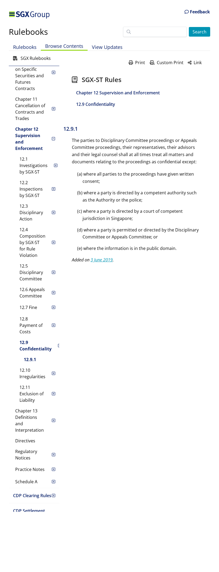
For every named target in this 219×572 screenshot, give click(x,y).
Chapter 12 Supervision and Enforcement (29, 138)
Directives (25, 441)
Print (140, 62)
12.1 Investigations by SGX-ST (33, 165)
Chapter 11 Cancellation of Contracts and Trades (30, 108)
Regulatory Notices (26, 455)
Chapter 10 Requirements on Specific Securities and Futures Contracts (29, 72)
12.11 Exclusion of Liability (31, 393)
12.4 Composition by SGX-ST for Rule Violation (32, 242)
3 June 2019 (102, 260)
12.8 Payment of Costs (30, 325)
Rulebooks (28, 31)
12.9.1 (30, 359)
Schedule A (26, 482)
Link (198, 62)
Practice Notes (30, 469)
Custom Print (170, 62)
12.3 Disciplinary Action (31, 212)
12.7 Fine (28, 307)
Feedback (199, 12)
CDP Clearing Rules (32, 495)
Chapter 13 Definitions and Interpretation (29, 420)
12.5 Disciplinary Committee (31, 272)
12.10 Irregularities (32, 373)
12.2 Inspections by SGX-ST (31, 189)
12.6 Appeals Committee (32, 293)
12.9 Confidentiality (35, 345)
